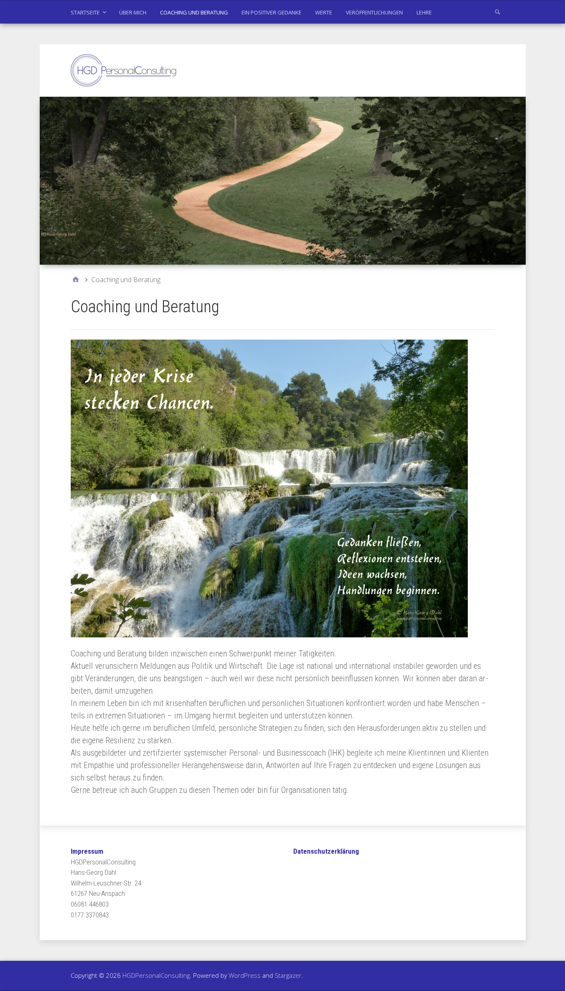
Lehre (424, 12)
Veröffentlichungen (374, 12)
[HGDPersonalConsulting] (283, 181)
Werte (323, 12)
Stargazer (288, 975)
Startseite (85, 12)
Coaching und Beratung (194, 12)
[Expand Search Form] (497, 12)
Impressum (87, 851)
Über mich (132, 12)
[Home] (76, 280)
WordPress (245, 975)
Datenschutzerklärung (326, 851)
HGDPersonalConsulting (156, 975)
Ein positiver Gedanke (272, 12)
